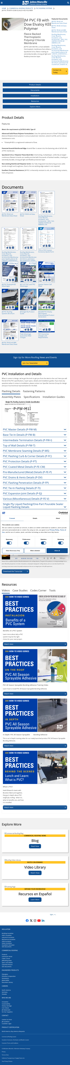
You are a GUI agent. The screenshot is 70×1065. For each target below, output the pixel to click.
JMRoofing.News (7, 960)
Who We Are (6, 998)
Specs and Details (7, 962)
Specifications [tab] (32, 397)
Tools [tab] (52, 590)
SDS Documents (6, 947)
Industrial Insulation (8, 937)
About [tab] (58, 518)
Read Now (35, 846)
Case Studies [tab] (20, 590)
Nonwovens (5, 978)
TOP (51, 915)
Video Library (35, 867)
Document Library (7, 982)
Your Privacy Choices (7, 1061)
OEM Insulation (6, 941)
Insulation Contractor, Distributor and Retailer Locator (15, 1040)
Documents (35, 90)
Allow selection (35, 550)
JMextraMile (5, 980)
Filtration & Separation (9, 976)
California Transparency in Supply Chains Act (13, 1058)
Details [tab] (35, 518)
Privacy (3, 1051)
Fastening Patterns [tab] (34, 391)
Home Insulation (7, 943)
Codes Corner (6, 958)
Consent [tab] (12, 518)
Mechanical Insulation (8, 939)
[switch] (26, 543)
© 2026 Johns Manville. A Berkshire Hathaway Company (16, 1048)
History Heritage (7, 1006)
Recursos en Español (35, 893)
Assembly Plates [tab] (11, 397)
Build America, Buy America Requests (13, 1031)
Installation (35, 96)
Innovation (5, 1002)
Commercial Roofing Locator (9, 1036)
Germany (4, 992)
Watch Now (35, 873)
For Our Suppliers (7, 1012)
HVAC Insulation (7, 935)
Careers (5, 986)
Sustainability (6, 1004)
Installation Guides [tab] (54, 397)
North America (6, 990)
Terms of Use (5, 1055)
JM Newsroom (6, 1010)
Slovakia (4, 994)
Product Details (35, 85)
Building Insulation (7, 933)
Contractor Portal (7, 956)
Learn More (35, 899)
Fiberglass (5, 974)
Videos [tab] (6, 590)
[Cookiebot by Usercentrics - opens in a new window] (60, 513)
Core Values (5, 1008)
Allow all (57, 550)
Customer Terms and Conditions (10, 1043)
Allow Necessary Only (13, 550)
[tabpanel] (35, 461)
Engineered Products (10, 970)
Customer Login (6, 1023)
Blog (35, 840)
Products (4, 954)
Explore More (35, 107)
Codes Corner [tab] (38, 590)
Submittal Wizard (7, 964)
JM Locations (5, 1021)
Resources (35, 101)
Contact (5, 1015)
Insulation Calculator (8, 945)
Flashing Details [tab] (11, 391)
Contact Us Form (7, 1019)
